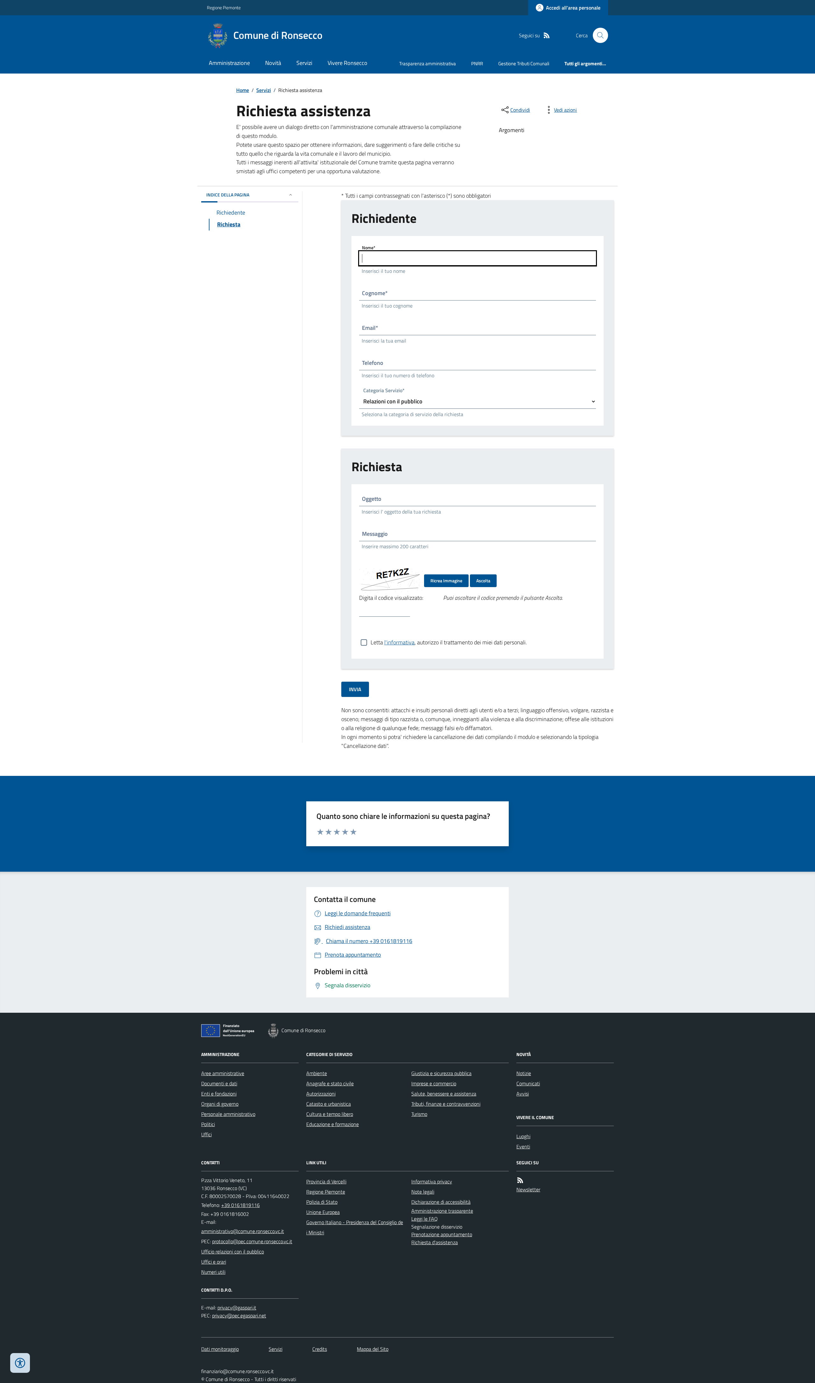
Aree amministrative (222, 1073)
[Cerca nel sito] (598, 35)
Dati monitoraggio (220, 1349)
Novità (273, 63)
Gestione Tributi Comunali (523, 63)
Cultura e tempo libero (329, 1114)
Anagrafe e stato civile (330, 1083)
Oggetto (371, 498)
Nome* (368, 247)
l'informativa (399, 642)
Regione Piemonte (224, 7)
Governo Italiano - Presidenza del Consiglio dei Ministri (354, 1227)
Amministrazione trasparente (442, 1211)
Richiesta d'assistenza (434, 1242)
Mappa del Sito (372, 1349)
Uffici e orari (213, 1262)
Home (242, 90)
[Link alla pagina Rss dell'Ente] (520, 1180)
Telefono (372, 362)
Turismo (419, 1114)
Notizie (523, 1073)
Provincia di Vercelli (326, 1181)
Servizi (304, 63)
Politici (208, 1124)
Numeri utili (213, 1272)
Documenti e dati (219, 1083)
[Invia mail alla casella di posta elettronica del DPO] (236, 1308)
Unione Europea (323, 1212)
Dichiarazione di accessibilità (441, 1202)
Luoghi (523, 1136)
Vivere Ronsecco (347, 63)
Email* (370, 327)
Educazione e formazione (332, 1124)
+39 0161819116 (240, 1205)
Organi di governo (219, 1104)
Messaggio (375, 533)
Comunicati (528, 1083)
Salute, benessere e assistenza (443, 1093)
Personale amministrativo (228, 1114)
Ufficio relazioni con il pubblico (232, 1251)
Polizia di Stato (321, 1202)
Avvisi (522, 1093)
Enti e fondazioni (219, 1093)
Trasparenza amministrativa (427, 63)
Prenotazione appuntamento (441, 1234)
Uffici (206, 1134)
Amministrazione (229, 63)
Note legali (422, 1191)
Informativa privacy (431, 1181)
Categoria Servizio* (384, 391)
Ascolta (483, 580)
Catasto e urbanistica (328, 1104)
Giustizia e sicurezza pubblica (441, 1073)
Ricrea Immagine (446, 580)
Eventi (523, 1146)
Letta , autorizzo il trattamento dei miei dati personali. (449, 642)
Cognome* (375, 293)
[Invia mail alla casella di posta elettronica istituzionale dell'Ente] (242, 1231)
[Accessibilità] (20, 1363)
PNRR (477, 63)
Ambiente (316, 1073)
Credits (319, 1349)
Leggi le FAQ (424, 1219)
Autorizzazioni (321, 1093)
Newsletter (528, 1189)
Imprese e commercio (433, 1083)
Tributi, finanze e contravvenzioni (445, 1104)
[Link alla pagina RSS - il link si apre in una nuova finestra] (546, 35)
